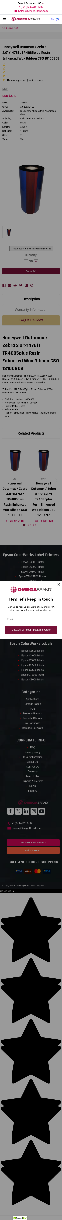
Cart (55, 19)
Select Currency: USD (30, 3)
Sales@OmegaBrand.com (33, 11)
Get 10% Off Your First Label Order (31, 629)
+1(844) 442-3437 (33, 7)
